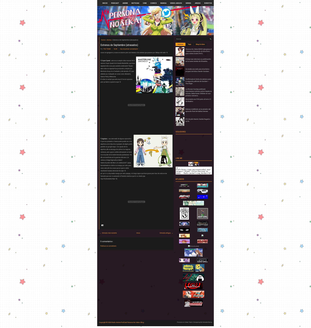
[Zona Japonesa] (184, 192)
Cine (145, 3)
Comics (153, 3)
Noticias (135, 3)
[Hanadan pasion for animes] (202, 187)
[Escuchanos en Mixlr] (183, 22)
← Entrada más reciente (108, 233)
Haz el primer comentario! (129, 49)
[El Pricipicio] (193, 288)
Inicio (105, 3)
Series (188, 3)
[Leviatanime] (193, 205)
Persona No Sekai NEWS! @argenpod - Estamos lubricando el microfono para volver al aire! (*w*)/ (199, 51)
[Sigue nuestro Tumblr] (164, 26)
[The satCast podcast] (193, 297)
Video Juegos (176, 3)
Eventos (208, 3)
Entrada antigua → (166, 233)
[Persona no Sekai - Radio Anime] (193, 165)
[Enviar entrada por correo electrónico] (102, 225)
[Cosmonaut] (193, 306)
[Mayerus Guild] (202, 198)
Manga (163, 3)
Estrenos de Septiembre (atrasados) (119, 45)
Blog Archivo (200, 44)
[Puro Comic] (184, 219)
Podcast (115, 3)
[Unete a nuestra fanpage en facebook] (148, 18)
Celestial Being (207, 322)
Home (103, 40)
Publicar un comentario (108, 246)
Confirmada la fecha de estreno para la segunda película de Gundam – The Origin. (198, 81)
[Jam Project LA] (184, 198)
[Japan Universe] (202, 231)
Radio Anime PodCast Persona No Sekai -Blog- (128, 322)
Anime (125, 3)
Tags (189, 44)
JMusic (198, 3)
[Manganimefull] (184, 231)
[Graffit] (184, 187)
